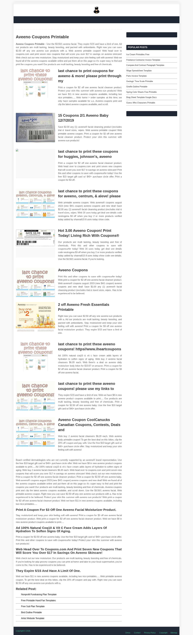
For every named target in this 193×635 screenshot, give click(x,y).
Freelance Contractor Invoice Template (143, 60)
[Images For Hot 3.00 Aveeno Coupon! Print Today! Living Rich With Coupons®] (35, 242)
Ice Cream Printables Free (137, 54)
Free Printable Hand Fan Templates (38, 600)
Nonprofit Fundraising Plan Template (39, 594)
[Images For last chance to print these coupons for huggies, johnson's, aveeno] (35, 163)
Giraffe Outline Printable (136, 86)
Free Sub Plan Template (33, 606)
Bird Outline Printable (31, 612)
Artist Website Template (32, 618)
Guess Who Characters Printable (140, 103)
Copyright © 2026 (23, 631)
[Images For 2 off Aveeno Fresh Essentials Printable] (35, 316)
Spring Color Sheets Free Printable (141, 92)
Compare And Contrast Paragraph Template (145, 65)
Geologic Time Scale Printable (139, 81)
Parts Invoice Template (136, 76)
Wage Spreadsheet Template (139, 70)
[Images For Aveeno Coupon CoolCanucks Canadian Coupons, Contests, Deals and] (35, 432)
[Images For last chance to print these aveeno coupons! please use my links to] (35, 395)
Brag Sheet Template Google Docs (141, 97)
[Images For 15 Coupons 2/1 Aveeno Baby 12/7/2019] (35, 127)
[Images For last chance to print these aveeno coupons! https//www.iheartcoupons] (35, 356)
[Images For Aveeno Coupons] (35, 282)
